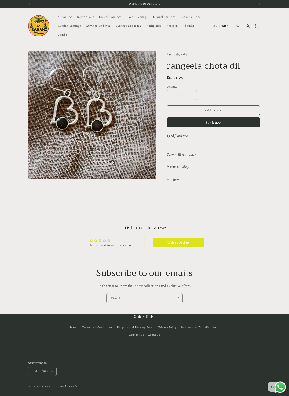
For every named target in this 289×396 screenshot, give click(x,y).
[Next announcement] (259, 4)
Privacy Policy (167, 327)
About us (154, 335)
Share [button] (175, 180)
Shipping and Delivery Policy (135, 327)
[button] (238, 26)
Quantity (172, 86)
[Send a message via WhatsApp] (280, 387)
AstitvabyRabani (46, 386)
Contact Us (136, 335)
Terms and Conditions (97, 327)
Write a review (178, 242)
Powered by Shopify (66, 386)
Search (73, 327)
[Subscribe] (177, 298)
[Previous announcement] (29, 4)
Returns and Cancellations (198, 327)
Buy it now (213, 122)
